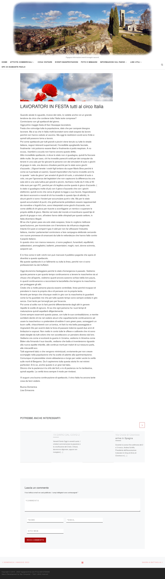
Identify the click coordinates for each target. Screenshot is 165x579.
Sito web (33, 531)
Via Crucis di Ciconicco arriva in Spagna (127, 436)
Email (71, 520)
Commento (32, 501)
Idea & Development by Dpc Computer (16, 574)
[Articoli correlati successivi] (142, 425)
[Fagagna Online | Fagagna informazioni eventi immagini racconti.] (82, 27)
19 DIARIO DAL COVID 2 (66, 434)
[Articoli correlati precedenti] (136, 425)
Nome (31, 520)
